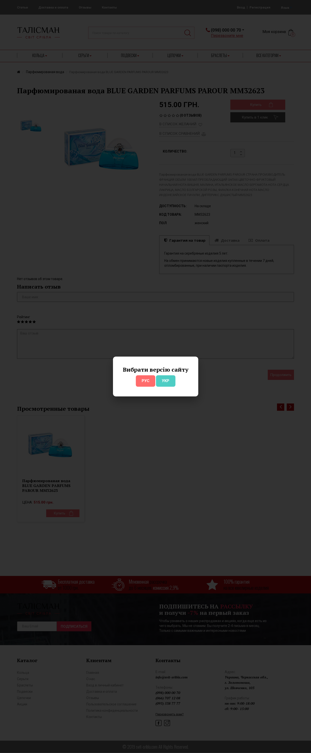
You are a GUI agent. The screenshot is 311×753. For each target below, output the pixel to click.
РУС (145, 380)
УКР (165, 380)
